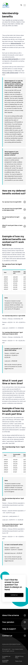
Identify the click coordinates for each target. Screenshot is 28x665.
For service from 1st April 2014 (11, 202)
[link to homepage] (11, 644)
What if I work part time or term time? (12, 226)
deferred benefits (16, 43)
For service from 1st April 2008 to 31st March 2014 (12, 209)
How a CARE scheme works (10, 73)
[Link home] (9, 5)
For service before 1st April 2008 (10, 218)
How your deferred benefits (10, 59)
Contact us (14, 595)
